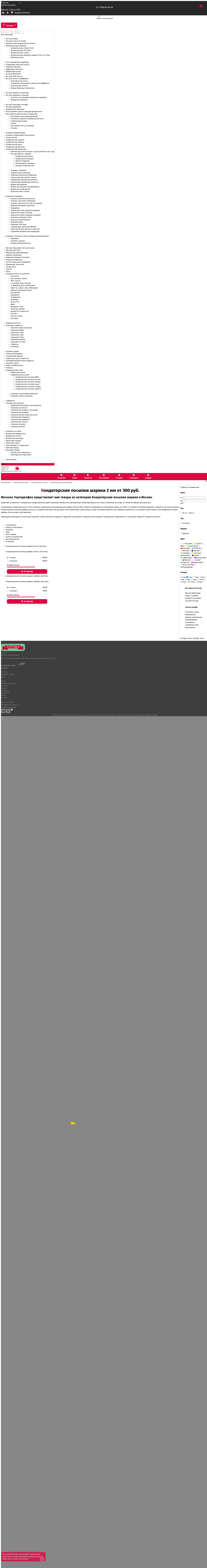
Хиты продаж (11, 534)
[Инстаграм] (7, 12)
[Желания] (206, 481)
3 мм (196, 577)
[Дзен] (12, 12)
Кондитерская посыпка (39, 482)
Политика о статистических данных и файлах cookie (137, 715)
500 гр (191, 513)
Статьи (3, 681)
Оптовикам (104, 478)
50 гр (184, 513)
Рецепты (88, 478)
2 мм (190, 577)
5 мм (202, 577)
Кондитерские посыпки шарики (61, 482)
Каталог (10, 26)
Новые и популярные (14, 527)
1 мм (194, 580)
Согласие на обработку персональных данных (70, 715)
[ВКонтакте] (3, 12)
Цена (8, 532)
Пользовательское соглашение (102, 715)
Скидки (148, 478)
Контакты (134, 478)
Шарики (185, 533)
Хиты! (74, 478)
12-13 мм (191, 582)
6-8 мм (199, 582)
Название (9, 530)
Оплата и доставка (8, 5)
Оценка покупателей (14, 537)
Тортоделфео (6, 482)
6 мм (184, 577)
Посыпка (185, 523)
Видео (3, 695)
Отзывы (119, 478)
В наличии (10, 541)
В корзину (28, 571)
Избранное (5, 693)
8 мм (188, 580)
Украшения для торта (21, 482)
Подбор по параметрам (189, 487)
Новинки (61, 478)
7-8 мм (201, 580)
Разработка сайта (8, 665)
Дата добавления (12, 539)
